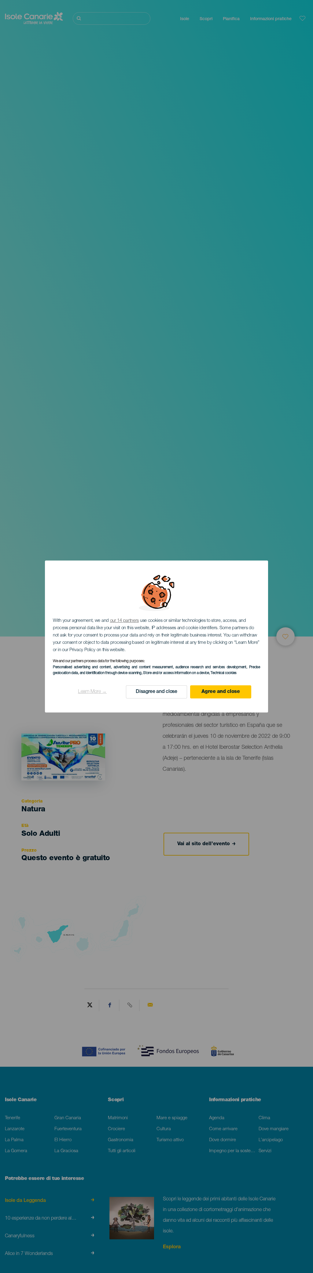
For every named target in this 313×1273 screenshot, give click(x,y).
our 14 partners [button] (124, 620)
